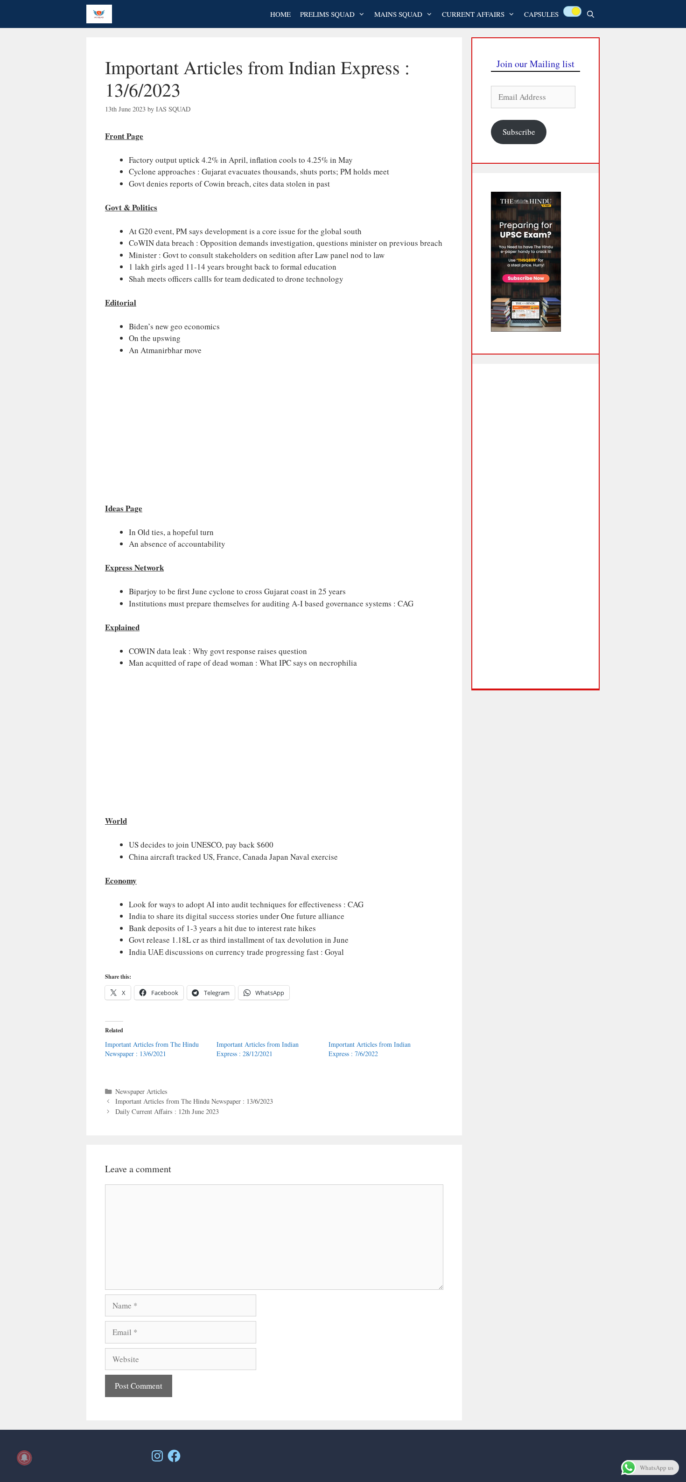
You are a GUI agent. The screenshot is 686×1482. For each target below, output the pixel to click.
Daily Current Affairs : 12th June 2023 (167, 1111)
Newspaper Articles (141, 1091)
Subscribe (519, 131)
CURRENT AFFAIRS (473, 14)
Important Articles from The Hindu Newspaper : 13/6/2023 (194, 1101)
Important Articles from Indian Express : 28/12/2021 (258, 1049)
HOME (280, 14)
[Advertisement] (274, 433)
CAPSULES (541, 14)
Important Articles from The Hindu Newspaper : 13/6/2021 (152, 1049)
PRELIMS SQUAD (327, 14)
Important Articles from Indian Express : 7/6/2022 (370, 1049)
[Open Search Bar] (590, 14)
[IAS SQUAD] (101, 14)
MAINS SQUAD (398, 14)
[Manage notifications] (24, 1457)
